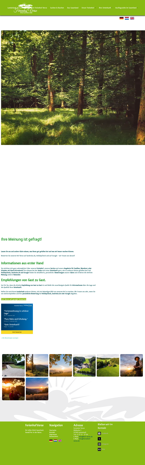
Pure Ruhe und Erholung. (16, 319)
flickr (103, 449)
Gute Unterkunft (12, 324)
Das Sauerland (72, 8)
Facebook (104, 433)
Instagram (104, 444)
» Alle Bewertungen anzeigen (9, 338)
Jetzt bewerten (17, 332)
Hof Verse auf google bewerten (13, 299)
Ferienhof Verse (18, 305)
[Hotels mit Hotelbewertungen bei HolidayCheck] (27, 306)
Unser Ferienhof (88, 8)
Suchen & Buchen (57, 8)
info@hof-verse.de (86, 437)
